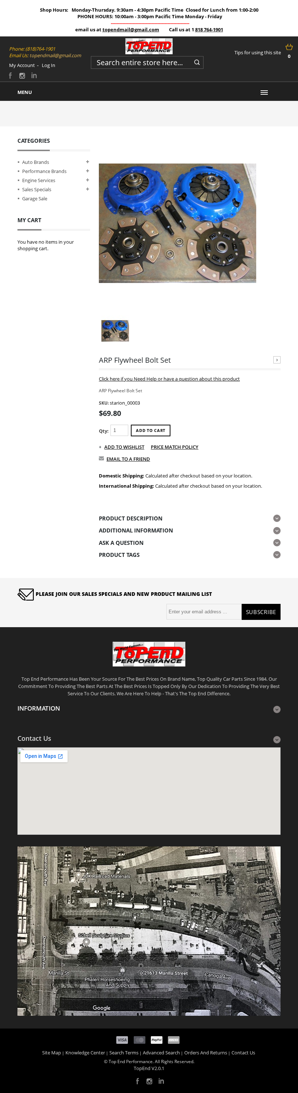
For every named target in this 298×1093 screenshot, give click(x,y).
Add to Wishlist (124, 447)
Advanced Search (161, 1052)
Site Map (51, 1052)
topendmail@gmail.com (130, 29)
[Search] (197, 61)
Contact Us (243, 1052)
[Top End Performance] (149, 46)
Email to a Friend (128, 459)
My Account (22, 65)
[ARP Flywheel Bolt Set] (177, 223)
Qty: (104, 431)
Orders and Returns (205, 1052)
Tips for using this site (257, 52)
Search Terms (123, 1052)
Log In (48, 65)
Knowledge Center (85, 1052)
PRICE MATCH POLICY (174, 447)
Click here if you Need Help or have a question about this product (169, 379)
